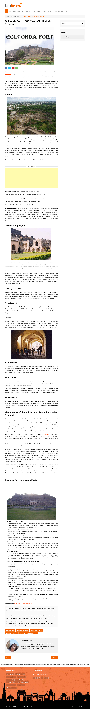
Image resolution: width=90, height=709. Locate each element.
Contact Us (71, 706)
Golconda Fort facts (23, 630)
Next (53, 657)
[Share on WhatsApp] (16, 68)
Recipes (44, 11)
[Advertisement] (31, 178)
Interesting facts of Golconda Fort (29, 633)
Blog (62, 11)
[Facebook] (34, 678)
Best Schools (16, 682)
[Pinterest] (42, 678)
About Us (66, 706)
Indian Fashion (21, 685)
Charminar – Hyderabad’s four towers (24, 603)
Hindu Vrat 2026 (10, 674)
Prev (9, 657)
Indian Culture (20, 11)
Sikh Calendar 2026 (20, 674)
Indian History (12, 11)
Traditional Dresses (11, 685)
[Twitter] (36, 678)
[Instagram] (45, 678)
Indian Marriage (21, 677)
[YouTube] (39, 678)
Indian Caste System (11, 677)
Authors (76, 706)
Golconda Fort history (37, 630)
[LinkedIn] (47, 678)
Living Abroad (56, 11)
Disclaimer (81, 706)
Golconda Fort (10, 630)
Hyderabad (8, 74)
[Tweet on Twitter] (9, 68)
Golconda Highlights (12, 633)
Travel (49, 11)
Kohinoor (47, 434)
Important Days (24, 682)
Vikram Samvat (19, 679)
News (66, 11)
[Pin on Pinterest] (13, 68)
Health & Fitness (36, 11)
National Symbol (10, 679)
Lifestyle (28, 11)
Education (9, 682)
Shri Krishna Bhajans (11, 687)
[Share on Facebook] (6, 68)
